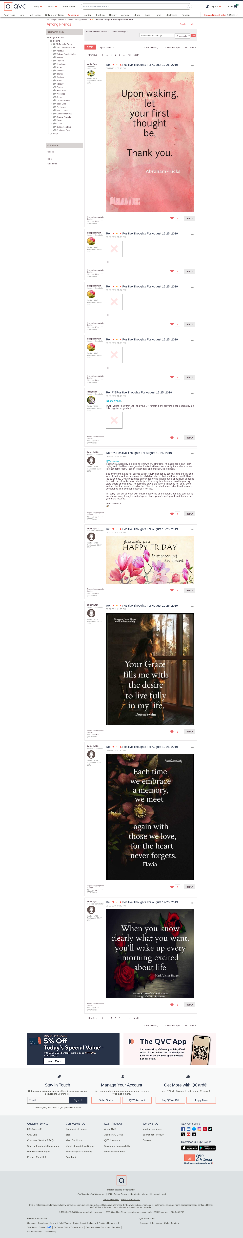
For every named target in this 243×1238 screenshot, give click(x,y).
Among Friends (81, 19)
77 (96, 593)
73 (96, 327)
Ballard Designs (121, 1194)
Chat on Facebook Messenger (43, 1146)
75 (96, 440)
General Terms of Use (130, 1199)
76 (96, 516)
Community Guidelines (37, 1223)
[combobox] (133, 6)
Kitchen (186, 15)
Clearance (73, 15)
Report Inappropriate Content (95, 217)
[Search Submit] (188, 6)
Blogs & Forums (57, 19)
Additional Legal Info (108, 1223)
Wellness (61, 93)
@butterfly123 (113, 400)
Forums (69, 19)
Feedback (71, 1157)
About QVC (110, 1129)
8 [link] (115, 54)
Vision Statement (34, 1232)
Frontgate (135, 1194)
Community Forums (76, 1129)
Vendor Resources (152, 1129)
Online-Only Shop (54, 15)
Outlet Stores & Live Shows (80, 1146)
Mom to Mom (62, 110)
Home (158, 15)
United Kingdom (171, 1223)
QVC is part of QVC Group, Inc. (91, 1194)
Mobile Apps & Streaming (79, 1151)
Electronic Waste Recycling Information (103, 1227)
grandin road (160, 1194)
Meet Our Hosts (74, 1140)
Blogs (55, 133)
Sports (59, 97)
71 (96, 221)
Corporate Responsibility (117, 1146)
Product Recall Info (37, 1157)
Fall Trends (34, 15)
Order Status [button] (106, 1100)
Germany (144, 1223)
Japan (159, 1223)
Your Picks (9, 15)
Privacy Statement (111, 1199)
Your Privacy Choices (36, 1227)
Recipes (60, 77)
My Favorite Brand (64, 44)
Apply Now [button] (201, 1100)
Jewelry (125, 15)
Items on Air (69, 6)
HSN (109, 1194)
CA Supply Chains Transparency (68, 1227)
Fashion (100, 15)
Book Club (61, 103)
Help (192, 24)
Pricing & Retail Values (60, 1223)
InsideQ (60, 50)
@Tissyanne (112, 461)
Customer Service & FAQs (41, 1140)
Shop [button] (36, 6)
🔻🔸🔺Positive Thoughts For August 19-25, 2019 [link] (111, 19)
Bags (147, 15)
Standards (52, 163)
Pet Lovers (61, 106)
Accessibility (50, 1232)
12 (129, 54)
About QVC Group (113, 1134)
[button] (208, 6)
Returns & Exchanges (38, 1151)
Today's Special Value (66, 53)
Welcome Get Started (66, 47)
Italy (152, 1223)
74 (96, 380)
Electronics (171, 15)
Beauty (113, 15)
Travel (59, 120)
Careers (147, 1140)
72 (96, 274)
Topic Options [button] (105, 47)
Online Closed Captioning (84, 1223)
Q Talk (59, 123)
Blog (68, 1134)
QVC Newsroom (112, 1140)
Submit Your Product (153, 1134)
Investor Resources (114, 1151)
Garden (88, 15)
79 (96, 889)
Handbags (61, 63)
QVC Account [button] (137, 1100)
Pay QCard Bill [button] (170, 1100)
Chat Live (32, 1134)
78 (96, 734)
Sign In (183, 24)
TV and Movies (63, 100)
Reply (189, 218)
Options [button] (192, 65)
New (22, 15)
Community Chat (64, 113)
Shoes (137, 15)
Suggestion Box (64, 126)
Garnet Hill (147, 1194)
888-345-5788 (34, 1129)
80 (96, 1007)
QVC (48, 19)
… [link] (107, 54)
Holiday (60, 83)
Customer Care (63, 130)
